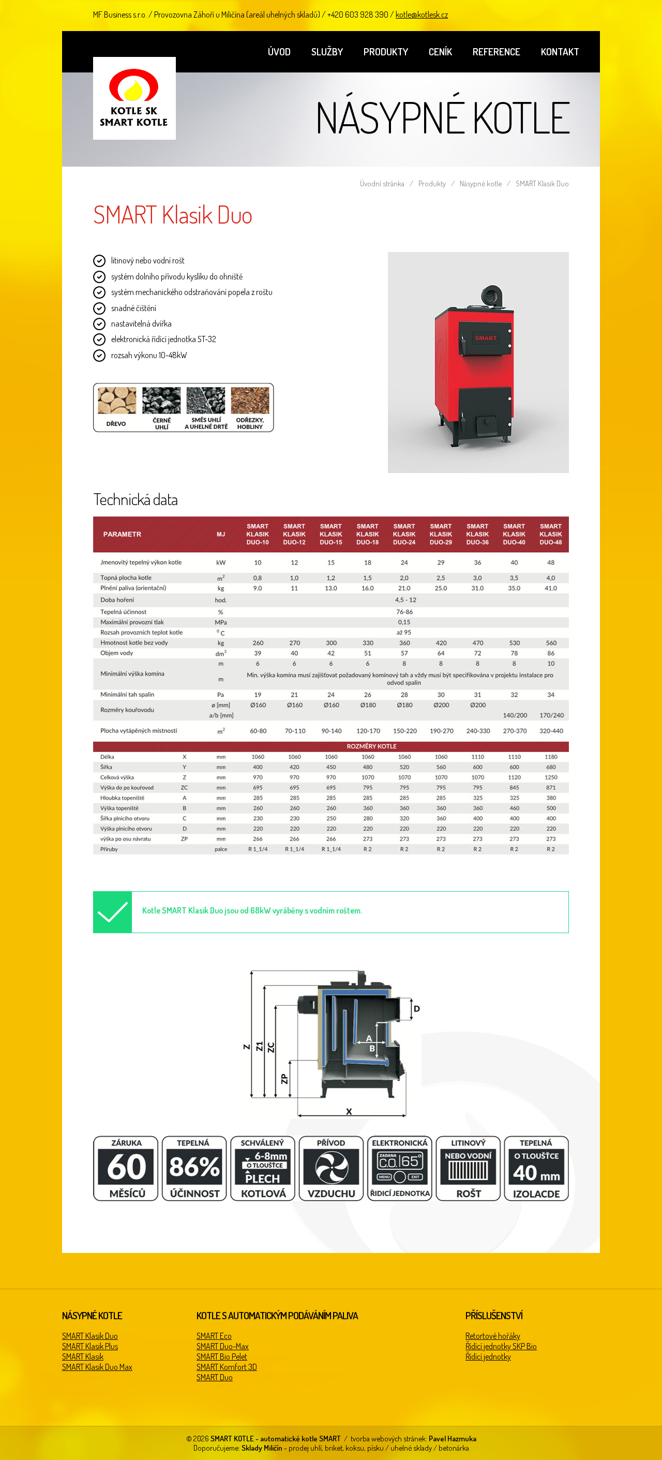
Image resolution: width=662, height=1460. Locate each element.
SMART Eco (214, 1336)
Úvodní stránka (382, 183)
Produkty (386, 51)
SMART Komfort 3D (227, 1367)
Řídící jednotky (488, 1356)
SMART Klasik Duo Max (97, 1367)
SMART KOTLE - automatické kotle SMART (134, 98)
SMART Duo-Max (223, 1346)
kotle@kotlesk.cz (422, 14)
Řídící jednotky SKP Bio (501, 1346)
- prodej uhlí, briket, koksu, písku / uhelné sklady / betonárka (355, 1447)
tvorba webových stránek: (413, 1438)
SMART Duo (215, 1377)
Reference (496, 51)
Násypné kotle (481, 183)
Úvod (279, 51)
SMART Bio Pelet (222, 1356)
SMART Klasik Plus (90, 1346)
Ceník (440, 51)
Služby (327, 51)
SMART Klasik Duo (90, 1336)
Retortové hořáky (492, 1336)
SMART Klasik (82, 1356)
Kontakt (560, 51)
